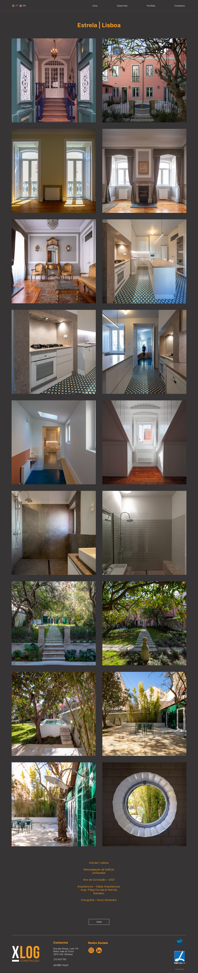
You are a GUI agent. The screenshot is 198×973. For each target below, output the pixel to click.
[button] (151, 5)
